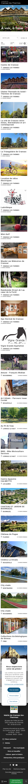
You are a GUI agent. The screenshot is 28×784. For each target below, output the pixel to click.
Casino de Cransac (10, 65)
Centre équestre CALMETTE (8, 480)
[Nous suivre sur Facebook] (10, 765)
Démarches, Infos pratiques (16, 781)
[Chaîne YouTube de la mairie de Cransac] (16, 765)
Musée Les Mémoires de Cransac (12, 262)
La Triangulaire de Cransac (13, 152)
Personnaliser (14, 695)
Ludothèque (6, 207)
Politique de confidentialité (14, 684)
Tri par (12, 43)
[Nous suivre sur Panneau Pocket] (13, 765)
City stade (6, 585)
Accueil (3, 22)
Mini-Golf (5, 234)
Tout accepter (14, 690)
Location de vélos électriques (9, 179)
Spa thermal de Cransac (12, 319)
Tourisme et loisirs (22, 23)
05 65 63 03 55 (16, 724)
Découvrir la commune (12, 23)
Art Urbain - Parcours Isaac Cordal (14, 399)
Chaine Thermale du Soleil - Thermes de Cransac (14, 93)
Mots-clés (6, 38)
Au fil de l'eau (7, 426)
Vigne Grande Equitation (12, 346)
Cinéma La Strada (9, 560)
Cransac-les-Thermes (10, 2)
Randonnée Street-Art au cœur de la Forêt (13, 291)
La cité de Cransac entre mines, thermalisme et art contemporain (13, 123)
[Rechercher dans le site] (26, 781)
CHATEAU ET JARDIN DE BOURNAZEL (12, 508)
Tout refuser (13, 701)
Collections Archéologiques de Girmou (14, 637)
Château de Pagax (9, 534)
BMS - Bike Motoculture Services (12, 452)
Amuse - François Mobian (13, 373)
